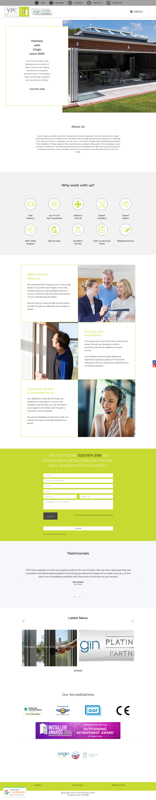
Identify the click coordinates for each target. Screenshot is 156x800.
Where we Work (118, 785)
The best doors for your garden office (48, 646)
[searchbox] (78, 491)
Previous (23, 621)
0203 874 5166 (37, 89)
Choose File (50, 516)
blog (49, 651)
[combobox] (78, 491)
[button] (20, 580)
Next (132, 621)
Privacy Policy (77, 785)
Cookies (37, 785)
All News (78, 670)
